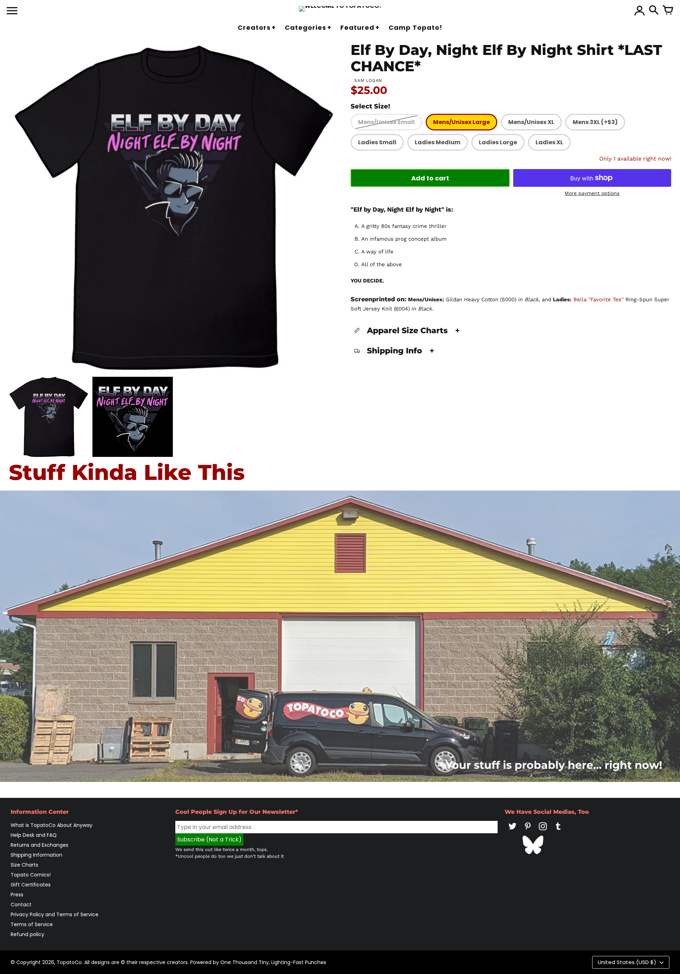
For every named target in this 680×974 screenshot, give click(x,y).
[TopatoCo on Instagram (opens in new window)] (543, 831)
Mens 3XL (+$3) (595, 122)
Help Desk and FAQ (34, 835)
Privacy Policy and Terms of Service (54, 914)
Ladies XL (549, 142)
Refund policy (27, 934)
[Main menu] (12, 11)
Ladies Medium (437, 142)
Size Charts (24, 864)
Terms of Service (32, 924)
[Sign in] (639, 10)
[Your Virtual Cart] (668, 10)
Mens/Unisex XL (531, 122)
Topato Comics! (31, 874)
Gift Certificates (31, 884)
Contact (21, 904)
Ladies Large (498, 142)
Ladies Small (377, 142)
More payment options (592, 193)
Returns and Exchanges (39, 845)
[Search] (653, 10)
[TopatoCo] (340, 9)
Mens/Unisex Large (461, 122)
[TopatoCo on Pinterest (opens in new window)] (528, 831)
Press (17, 894)
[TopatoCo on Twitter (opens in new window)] (512, 831)
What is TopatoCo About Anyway (51, 825)
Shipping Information (36, 854)
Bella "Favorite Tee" (598, 299)
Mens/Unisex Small (386, 122)
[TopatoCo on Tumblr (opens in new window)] (558, 831)
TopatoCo (69, 962)
